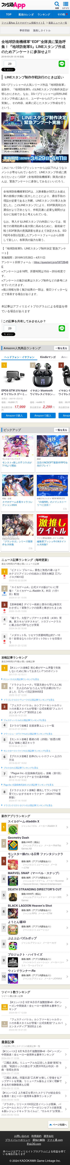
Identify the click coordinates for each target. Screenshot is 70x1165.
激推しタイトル (42, 30)
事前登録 (25, 30)
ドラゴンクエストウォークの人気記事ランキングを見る (29, 700)
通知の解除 (38, 1140)
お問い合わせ (21, 1136)
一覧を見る (61, 348)
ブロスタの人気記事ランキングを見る (21, 768)
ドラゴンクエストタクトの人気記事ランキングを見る (28, 805)
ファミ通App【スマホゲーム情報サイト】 (23, 22)
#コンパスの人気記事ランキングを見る (21, 679)
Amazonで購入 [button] (14, 415)
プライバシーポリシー (17, 1140)
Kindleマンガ (48, 357)
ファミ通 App (13, 5)
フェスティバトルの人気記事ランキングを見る (25, 720)
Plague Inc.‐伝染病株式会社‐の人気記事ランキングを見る (28, 785)
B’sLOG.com (34, 1143)
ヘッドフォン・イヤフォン (19, 357)
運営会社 (49, 1136)
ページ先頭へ (60, 1124)
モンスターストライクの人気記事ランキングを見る (27, 751)
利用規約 (36, 1136)
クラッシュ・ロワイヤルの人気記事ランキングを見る (28, 734)
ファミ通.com (55, 1140)
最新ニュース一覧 (57, 22)
